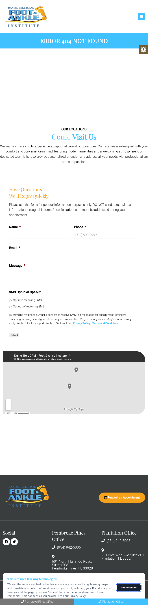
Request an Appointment (123, 497)
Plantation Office (112, 601)
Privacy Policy (81, 323)
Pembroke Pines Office (39, 601)
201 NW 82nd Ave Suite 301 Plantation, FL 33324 (122, 556)
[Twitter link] (14, 541)
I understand (129, 587)
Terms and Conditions (105, 323)
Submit (14, 335)
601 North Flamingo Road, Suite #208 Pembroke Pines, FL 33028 (72, 565)
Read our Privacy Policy (72, 596)
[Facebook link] (6, 541)
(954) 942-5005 (69, 547)
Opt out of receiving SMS (28, 306)
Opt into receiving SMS (27, 300)
